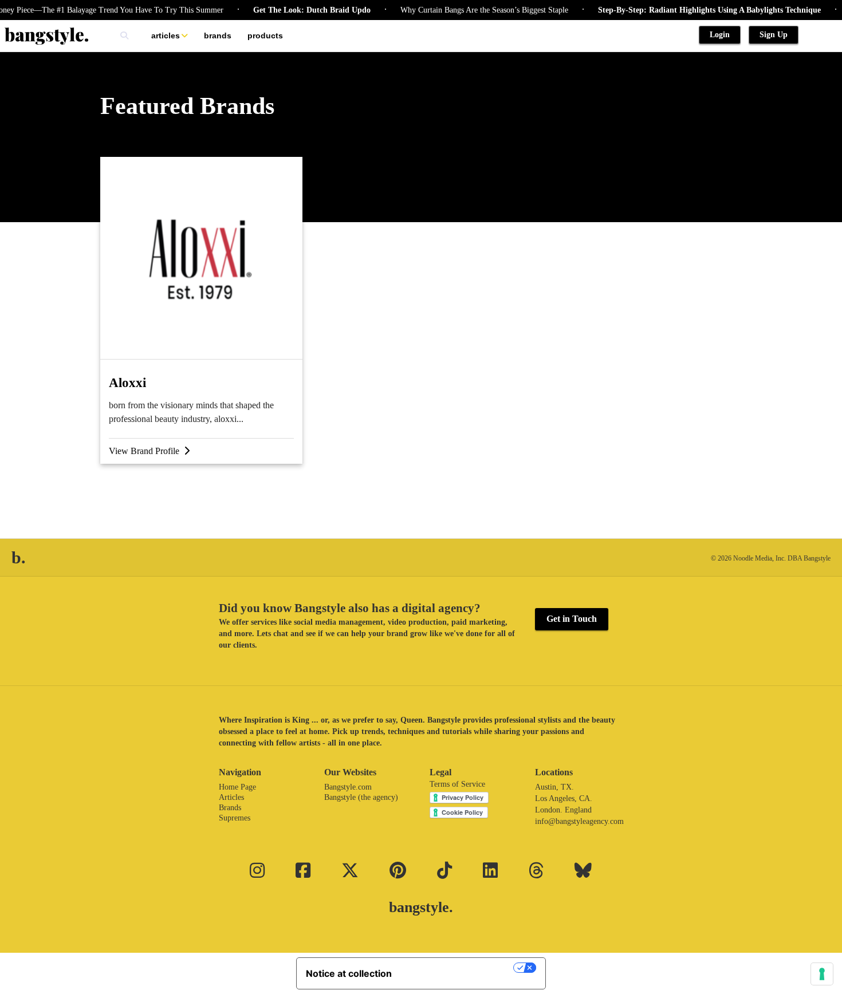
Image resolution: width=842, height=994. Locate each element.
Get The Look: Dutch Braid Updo (300, 10)
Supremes (234, 818)
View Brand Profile (146, 451)
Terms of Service (457, 784)
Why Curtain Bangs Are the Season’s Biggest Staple (472, 10)
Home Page (237, 787)
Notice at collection (349, 973)
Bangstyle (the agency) (361, 797)
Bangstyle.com (348, 787)
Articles (165, 35)
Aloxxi (127, 383)
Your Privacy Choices (458, 967)
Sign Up (774, 34)
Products (265, 35)
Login (720, 34)
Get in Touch (571, 619)
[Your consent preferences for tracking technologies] (822, 974)
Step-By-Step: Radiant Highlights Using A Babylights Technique (697, 10)
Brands (217, 35)
